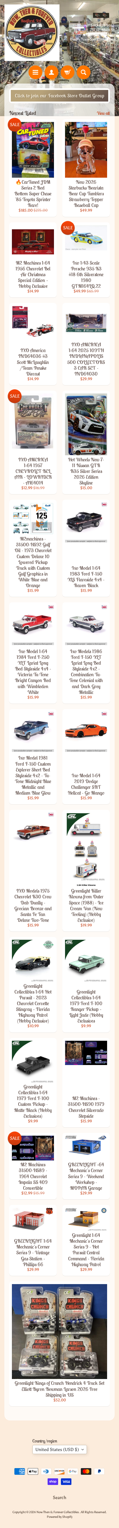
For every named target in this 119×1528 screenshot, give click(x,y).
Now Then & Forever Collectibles (58, 1512)
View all (103, 113)
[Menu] (35, 72)
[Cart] (67, 72)
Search (59, 1497)
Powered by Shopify (60, 1517)
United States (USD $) (57, 1449)
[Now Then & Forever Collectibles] (32, 32)
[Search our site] (83, 72)
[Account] (51, 72)
